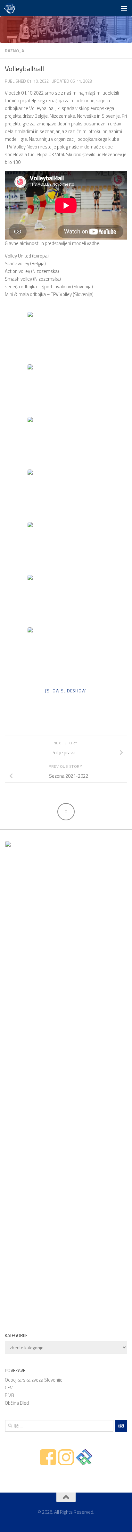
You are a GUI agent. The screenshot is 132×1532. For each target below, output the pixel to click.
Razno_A (14, 50)
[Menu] (124, 8)
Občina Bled (17, 1403)
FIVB (9, 1395)
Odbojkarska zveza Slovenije (33, 1380)
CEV (9, 1387)
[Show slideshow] (66, 691)
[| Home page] (11, 8)
